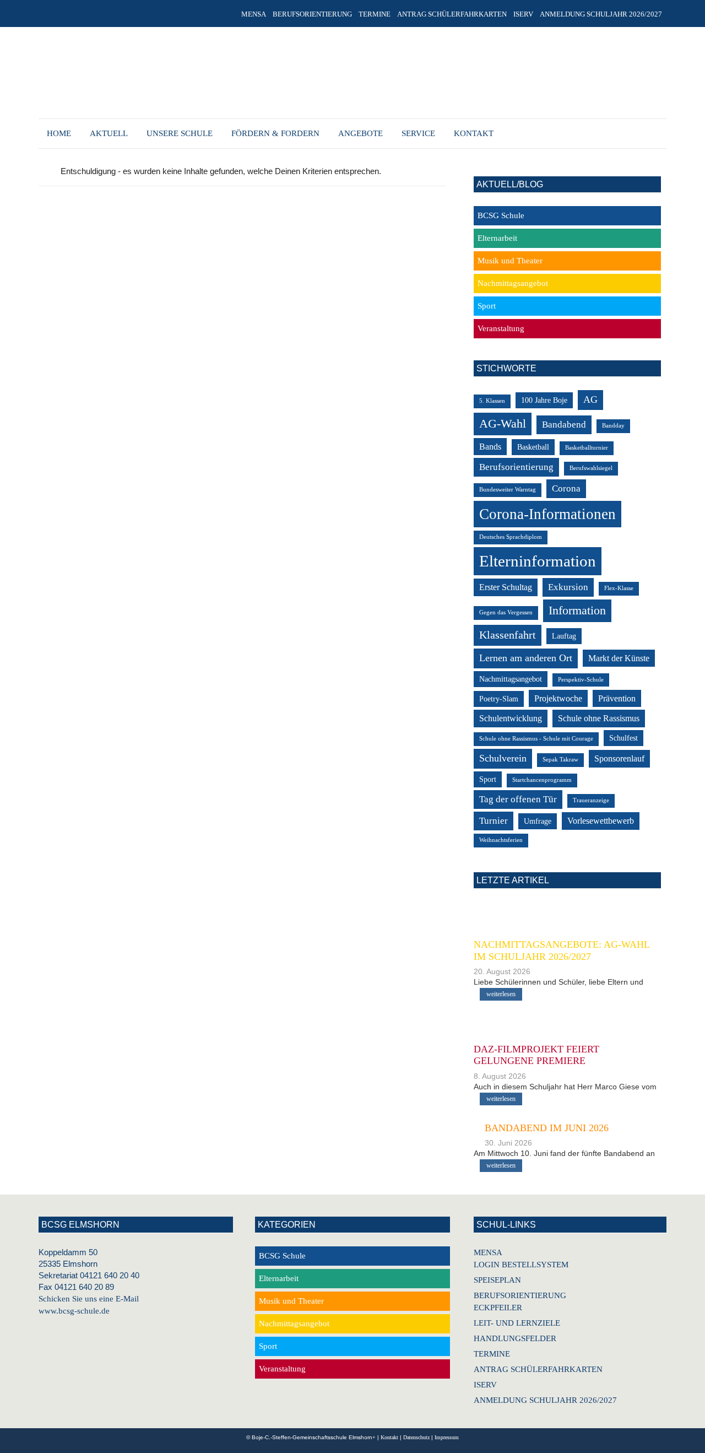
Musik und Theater (510, 260)
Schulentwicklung (510, 718)
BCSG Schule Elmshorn (346, 74)
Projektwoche (558, 698)
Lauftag (564, 636)
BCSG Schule (501, 215)
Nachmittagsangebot (513, 283)
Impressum (447, 1437)
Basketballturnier (586, 448)
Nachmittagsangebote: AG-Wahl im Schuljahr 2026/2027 (561, 950)
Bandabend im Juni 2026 (547, 1127)
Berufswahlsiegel (591, 468)
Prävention (617, 698)
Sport (487, 305)
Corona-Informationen (547, 514)
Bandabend (564, 424)
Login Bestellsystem (521, 1264)
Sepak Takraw (560, 760)
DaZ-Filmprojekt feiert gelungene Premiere (536, 1055)
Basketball (533, 447)
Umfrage (537, 821)
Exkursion (568, 587)
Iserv (485, 1384)
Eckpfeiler (498, 1307)
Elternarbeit (497, 238)
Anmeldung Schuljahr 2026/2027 (545, 1400)
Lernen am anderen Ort (525, 657)
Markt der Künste (618, 658)
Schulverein (503, 758)
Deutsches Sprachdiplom (510, 537)
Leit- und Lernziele (517, 1323)
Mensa (488, 1252)
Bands (490, 446)
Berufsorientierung (516, 467)
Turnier (493, 820)
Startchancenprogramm (542, 780)
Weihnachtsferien (501, 840)
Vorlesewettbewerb (600, 820)
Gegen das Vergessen (506, 612)
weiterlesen (501, 994)
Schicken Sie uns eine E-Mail (89, 1298)
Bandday (613, 426)
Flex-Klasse (618, 588)
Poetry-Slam (498, 699)
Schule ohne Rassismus (598, 718)
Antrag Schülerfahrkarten (538, 1369)
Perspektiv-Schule (581, 680)
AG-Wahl (502, 423)
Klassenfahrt (507, 635)
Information (577, 610)
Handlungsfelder (515, 1338)
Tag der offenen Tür (518, 799)
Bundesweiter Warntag (507, 490)
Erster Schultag (505, 587)
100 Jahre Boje (544, 400)
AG (590, 399)
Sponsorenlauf (619, 758)
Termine (492, 1353)
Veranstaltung (501, 328)
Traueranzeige (591, 800)
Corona (566, 488)
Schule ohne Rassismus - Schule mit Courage (536, 739)
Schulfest (623, 738)
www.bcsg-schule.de (74, 1310)
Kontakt (389, 1437)
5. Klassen (492, 401)
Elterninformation (537, 561)
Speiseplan (497, 1280)
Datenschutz (416, 1437)
